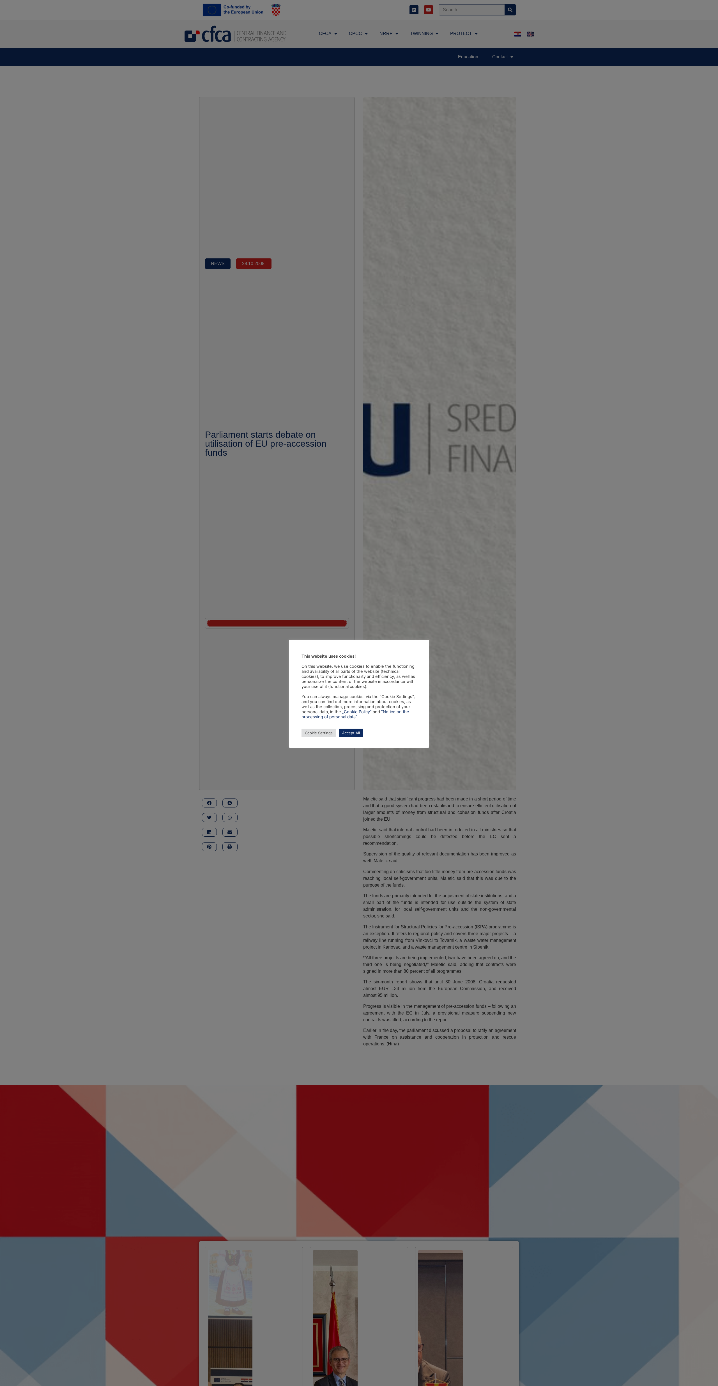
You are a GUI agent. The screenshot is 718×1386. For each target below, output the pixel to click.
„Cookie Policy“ (357, 711)
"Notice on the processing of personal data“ (355, 714)
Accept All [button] (351, 733)
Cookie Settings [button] (319, 733)
